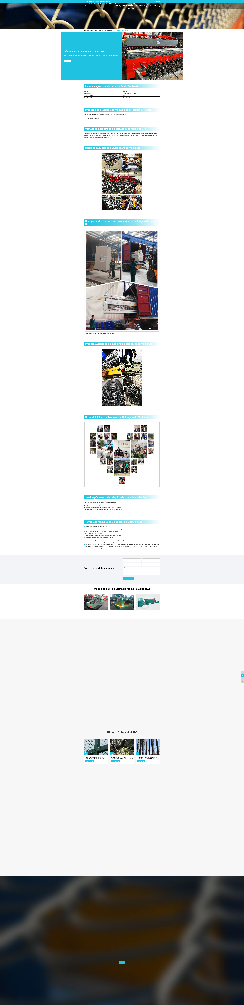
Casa (86, 30)
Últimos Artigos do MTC (122, 732)
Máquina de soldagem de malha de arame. (104, 30)
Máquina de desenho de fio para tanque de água (148, 612)
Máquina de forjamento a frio (122, 612)
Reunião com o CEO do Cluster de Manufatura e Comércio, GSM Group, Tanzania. (94, 758)
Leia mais (88, 761)
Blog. (106, 4)
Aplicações (97, 4)
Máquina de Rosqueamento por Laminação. (96, 612)
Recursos (102, 4)
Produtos (91, 4)
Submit (128, 578)
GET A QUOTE (67, 60)
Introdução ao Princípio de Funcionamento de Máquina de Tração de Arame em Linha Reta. (122, 758)
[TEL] (242, 678)
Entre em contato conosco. (156, 5)
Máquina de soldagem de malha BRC (123, 30)
